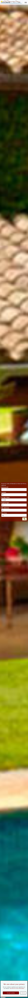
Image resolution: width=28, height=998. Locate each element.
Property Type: (5, 502)
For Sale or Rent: (5, 497)
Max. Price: (4, 513)
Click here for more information (17, 988)
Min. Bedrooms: (5, 508)
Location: (3, 492)
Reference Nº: (5, 487)
